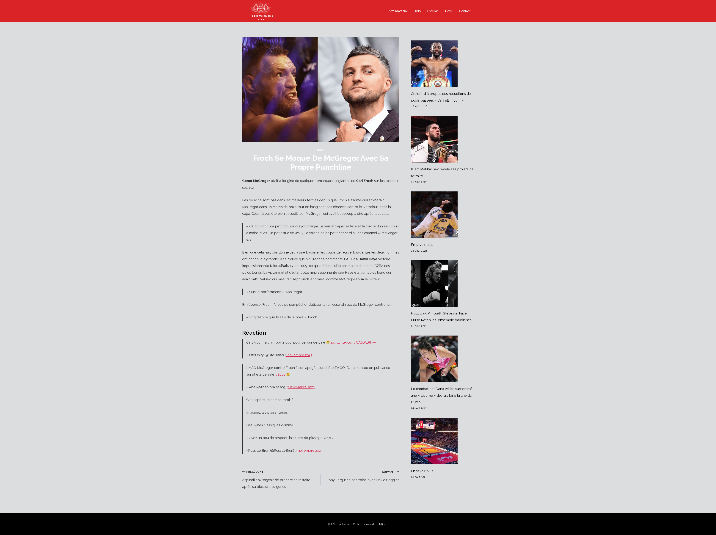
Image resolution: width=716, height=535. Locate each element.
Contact (465, 11)
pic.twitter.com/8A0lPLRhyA (353, 342)
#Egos (280, 374)
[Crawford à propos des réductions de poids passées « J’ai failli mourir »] (442, 63)
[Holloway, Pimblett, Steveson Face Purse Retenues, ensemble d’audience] (442, 283)
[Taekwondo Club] (261, 11)
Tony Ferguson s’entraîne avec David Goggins (363, 476)
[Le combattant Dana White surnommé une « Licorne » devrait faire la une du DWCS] (442, 359)
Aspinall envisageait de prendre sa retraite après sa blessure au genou (276, 479)
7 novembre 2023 (298, 355)
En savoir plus (422, 245)
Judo (417, 11)
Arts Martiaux (398, 11)
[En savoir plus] (442, 214)
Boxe (449, 11)
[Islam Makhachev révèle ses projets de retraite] (442, 139)
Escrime (433, 11)
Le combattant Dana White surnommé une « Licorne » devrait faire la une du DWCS (441, 395)
